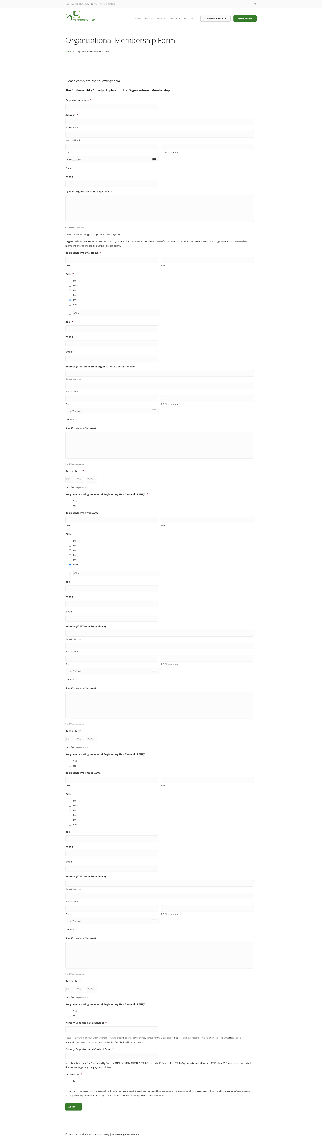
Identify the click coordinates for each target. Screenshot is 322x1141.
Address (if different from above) (85, 626)
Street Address (73, 127)
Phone (69, 176)
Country (70, 168)
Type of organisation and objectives (88, 191)
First (68, 265)
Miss (75, 285)
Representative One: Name (83, 252)
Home (138, 18)
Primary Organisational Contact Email (89, 1049)
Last (163, 265)
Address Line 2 (73, 140)
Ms (74, 290)
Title (69, 274)
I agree (76, 1081)
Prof (75, 304)
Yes (75, 501)
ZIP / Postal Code (169, 152)
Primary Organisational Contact (86, 1022)
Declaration (73, 1074)
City (67, 152)
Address (71, 115)
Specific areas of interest (80, 428)
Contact (175, 18)
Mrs (75, 295)
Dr (74, 299)
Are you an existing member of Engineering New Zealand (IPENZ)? (106, 494)
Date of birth (74, 471)
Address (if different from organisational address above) (100, 366)
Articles (188, 18)
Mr (74, 280)
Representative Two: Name (82, 512)
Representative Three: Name (83, 772)
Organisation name (78, 100)
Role (69, 321)
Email (70, 351)
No (74, 505)
